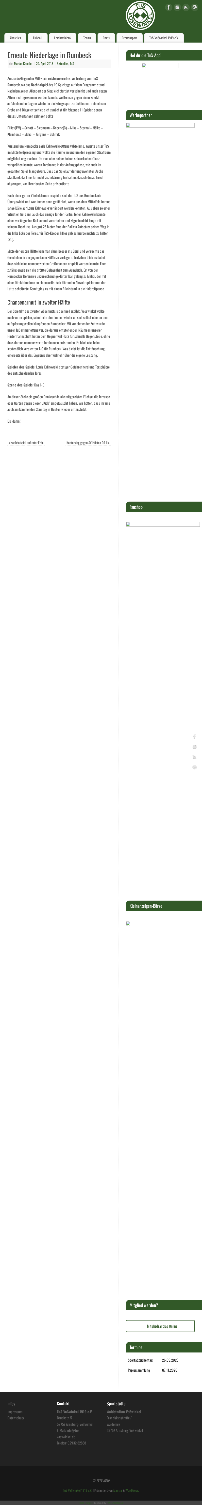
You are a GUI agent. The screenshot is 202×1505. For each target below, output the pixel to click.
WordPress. (132, 1490)
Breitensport (129, 37)
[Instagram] (177, 8)
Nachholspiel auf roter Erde (26, 442)
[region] (160, 81)
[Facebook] (168, 8)
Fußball (37, 37)
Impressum (14, 1411)
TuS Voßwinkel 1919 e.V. (164, 37)
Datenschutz (15, 1417)
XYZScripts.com (115, 1503)
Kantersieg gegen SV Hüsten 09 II (88, 442)
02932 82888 (76, 1442)
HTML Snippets (86, 1503)
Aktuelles (15, 37)
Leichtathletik (62, 37)
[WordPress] (194, 8)
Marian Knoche (23, 63)
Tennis (87, 37)
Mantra (117, 1490)
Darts (106, 37)
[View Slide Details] (160, 81)
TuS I (72, 63)
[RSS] (186, 8)
